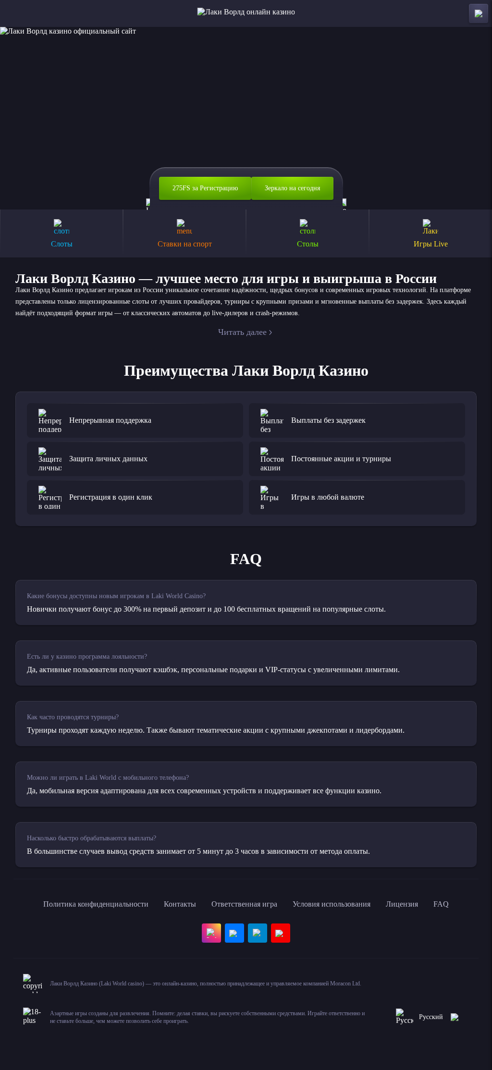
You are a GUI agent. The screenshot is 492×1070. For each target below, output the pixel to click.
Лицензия (402, 904)
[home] (246, 13)
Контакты (180, 904)
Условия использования (331, 904)
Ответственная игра (244, 904)
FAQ (441, 904)
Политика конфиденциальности (95, 904)
